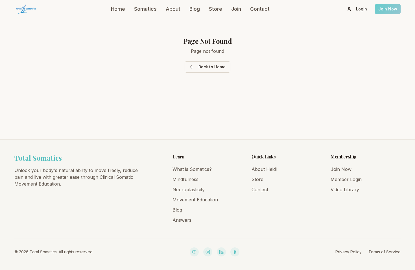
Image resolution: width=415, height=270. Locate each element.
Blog (194, 9)
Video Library (345, 189)
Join (236, 9)
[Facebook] (234, 251)
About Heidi (264, 169)
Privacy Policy (348, 251)
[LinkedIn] (221, 251)
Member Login (346, 179)
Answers (181, 220)
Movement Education (195, 199)
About (173, 9)
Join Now (387, 8)
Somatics (145, 9)
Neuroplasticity (188, 189)
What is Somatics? (192, 169)
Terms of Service (384, 251)
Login (361, 8)
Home (118, 9)
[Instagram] (207, 251)
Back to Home (212, 66)
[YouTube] (194, 251)
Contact (260, 9)
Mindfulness (185, 179)
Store (215, 9)
